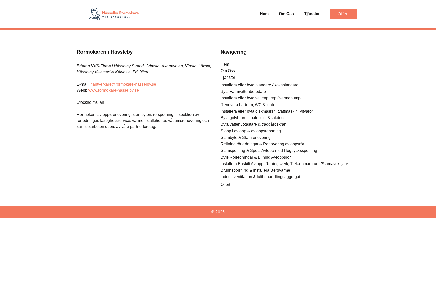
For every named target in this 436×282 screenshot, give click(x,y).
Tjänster (312, 14)
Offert (225, 184)
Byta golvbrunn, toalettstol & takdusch (254, 118)
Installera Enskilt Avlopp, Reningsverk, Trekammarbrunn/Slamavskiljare (284, 164)
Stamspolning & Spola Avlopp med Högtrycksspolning (269, 150)
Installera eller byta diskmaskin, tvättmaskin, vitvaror (267, 111)
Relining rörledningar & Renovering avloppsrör (262, 144)
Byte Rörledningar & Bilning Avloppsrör (256, 157)
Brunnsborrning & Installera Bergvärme (255, 170)
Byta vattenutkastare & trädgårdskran (253, 124)
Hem (264, 14)
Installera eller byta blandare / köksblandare (259, 85)
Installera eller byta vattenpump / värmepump (261, 98)
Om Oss (286, 14)
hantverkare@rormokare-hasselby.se (123, 84)
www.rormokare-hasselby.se (113, 90)
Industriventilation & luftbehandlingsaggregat (260, 177)
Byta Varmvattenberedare (243, 91)
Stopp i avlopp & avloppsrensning (251, 131)
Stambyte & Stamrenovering (246, 137)
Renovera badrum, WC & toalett (249, 104)
